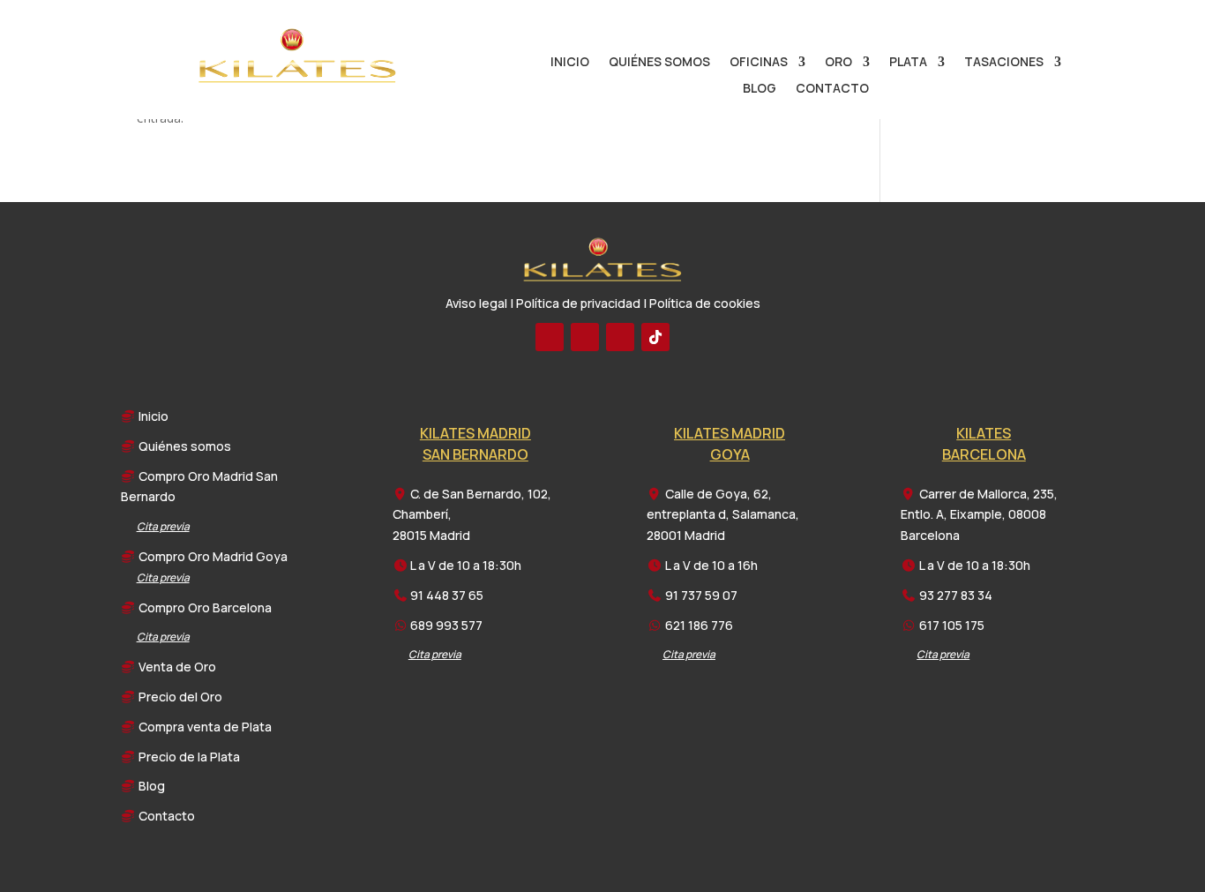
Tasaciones (1004, 63)
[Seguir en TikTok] (655, 337)
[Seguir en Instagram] (620, 337)
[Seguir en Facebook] (549, 337)
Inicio (569, 63)
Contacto (832, 89)
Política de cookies (704, 303)
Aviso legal (476, 303)
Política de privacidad (578, 303)
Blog (759, 89)
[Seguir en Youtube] (585, 337)
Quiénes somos (659, 63)
